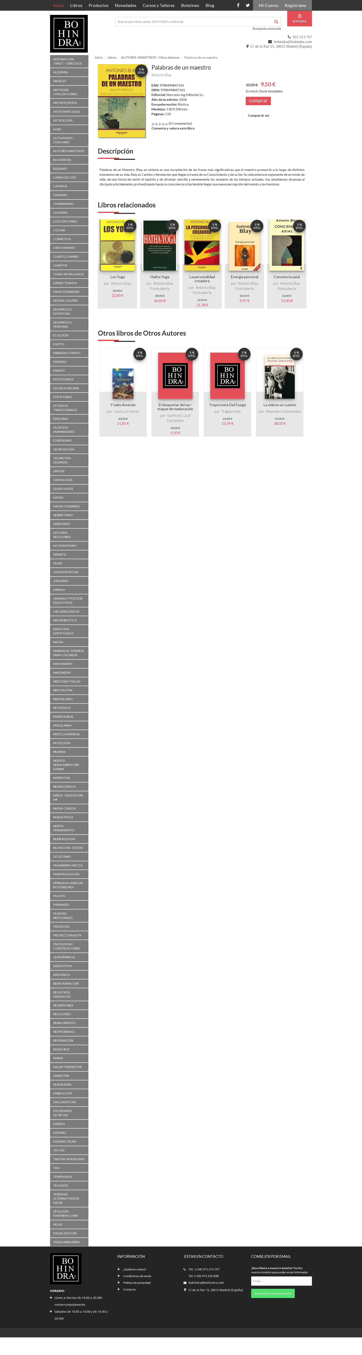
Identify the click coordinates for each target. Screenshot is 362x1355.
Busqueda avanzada (266, 28)
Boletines (190, 5)
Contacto (129, 1289)
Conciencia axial (287, 276)
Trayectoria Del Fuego (227, 404)
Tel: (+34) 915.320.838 (204, 1276)
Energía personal (244, 276)
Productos (99, 5)
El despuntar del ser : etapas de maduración (175, 406)
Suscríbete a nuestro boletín (273, 1293)
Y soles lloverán (123, 404)
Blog (210, 5)
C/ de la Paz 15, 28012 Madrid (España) (281, 46)
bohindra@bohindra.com (293, 42)
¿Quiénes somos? (134, 1269)
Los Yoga (117, 276)
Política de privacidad (137, 1282)
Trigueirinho (231, 411)
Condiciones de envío (137, 1276)
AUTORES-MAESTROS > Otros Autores (150, 57)
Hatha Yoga (159, 276)
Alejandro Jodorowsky (283, 411)
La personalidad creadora (202, 278)
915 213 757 (302, 37)
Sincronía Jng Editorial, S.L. (185, 95)
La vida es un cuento (279, 404)
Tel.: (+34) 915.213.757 (204, 1269)
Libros (76, 5)
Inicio (60, 5)
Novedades (125, 5)
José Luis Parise (126, 411)
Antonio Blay (161, 75)
